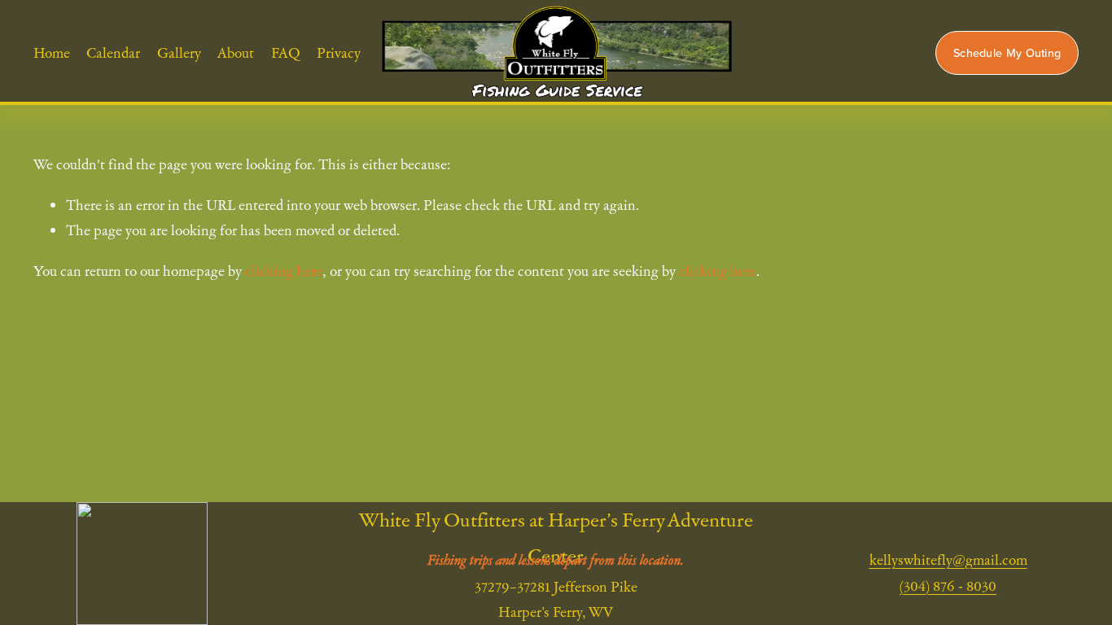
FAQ (285, 52)
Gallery (179, 52)
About (235, 52)
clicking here (283, 270)
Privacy (339, 52)
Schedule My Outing (1007, 53)
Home (51, 52)
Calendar (113, 52)
